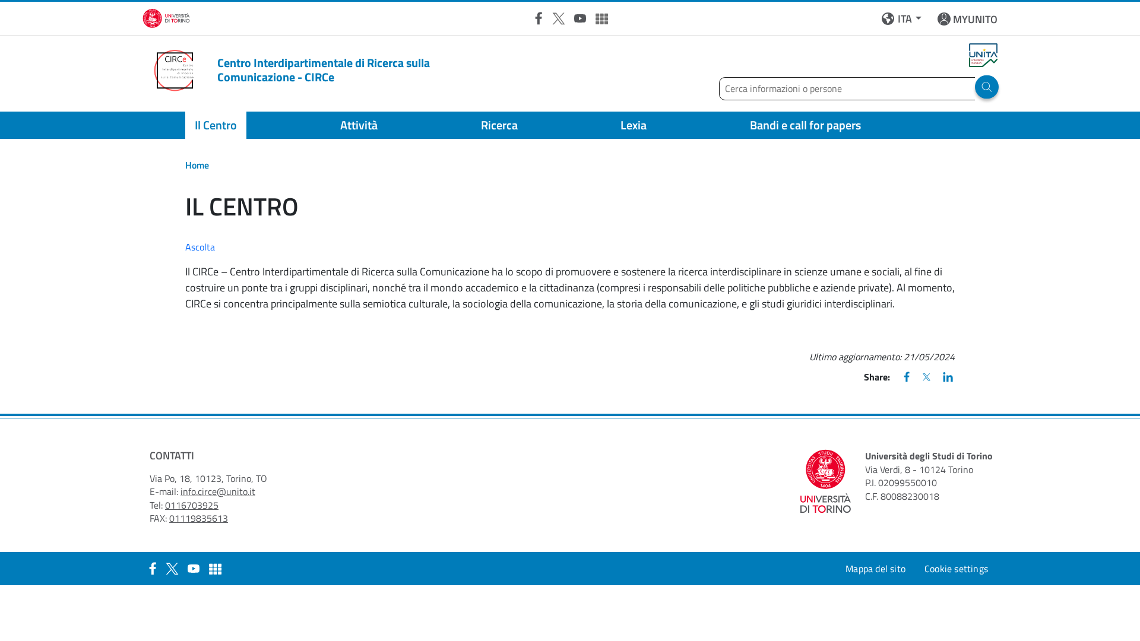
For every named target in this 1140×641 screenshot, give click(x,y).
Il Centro (216, 125)
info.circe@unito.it (217, 491)
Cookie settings (956, 568)
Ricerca (499, 125)
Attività (359, 125)
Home (197, 165)
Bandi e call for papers (805, 125)
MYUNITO (975, 19)
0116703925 (191, 505)
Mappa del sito (875, 568)
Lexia (633, 125)
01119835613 (198, 518)
